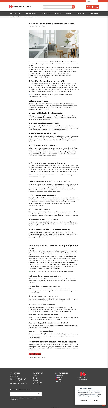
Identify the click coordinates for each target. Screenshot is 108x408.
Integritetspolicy (37, 382)
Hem (10, 16)
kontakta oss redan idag (53, 346)
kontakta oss (46, 75)
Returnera (35, 380)
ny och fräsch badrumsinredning (60, 311)
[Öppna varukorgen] (97, 7)
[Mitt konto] (92, 7)
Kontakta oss (61, 89)
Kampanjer (80, 13)
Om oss (35, 375)
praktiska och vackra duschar (45, 202)
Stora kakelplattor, (34, 214)
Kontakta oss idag (40, 191)
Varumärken (93, 13)
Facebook (60, 375)
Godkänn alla (83, 400)
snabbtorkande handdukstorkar (46, 203)
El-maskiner (30, 13)
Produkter (14, 13)
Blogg (15, 16)
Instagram (59, 377)
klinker (68, 214)
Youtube (59, 379)
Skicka (38, 394)
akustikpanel (45, 214)
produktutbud (33, 75)
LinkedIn (59, 381)
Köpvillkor (35, 379)
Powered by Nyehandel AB (54, 407)
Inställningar (97, 400)
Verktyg (45, 13)
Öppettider (36, 377)
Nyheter (58, 13)
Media (68, 13)
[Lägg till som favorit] (88, 7)
